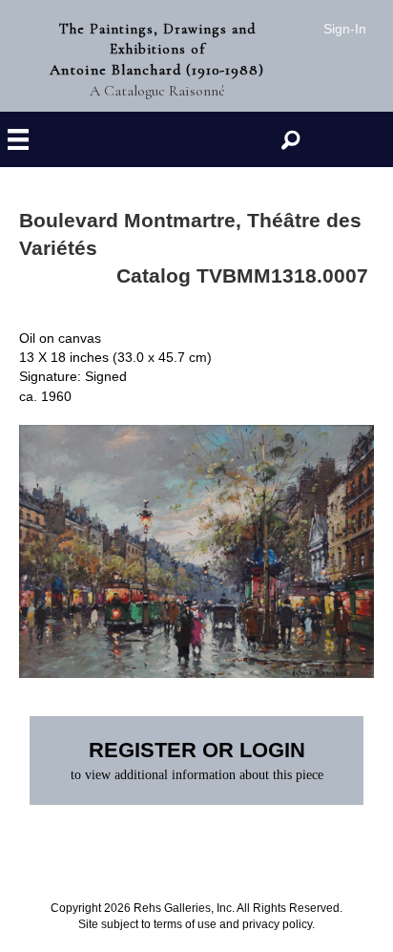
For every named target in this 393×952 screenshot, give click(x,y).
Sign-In (344, 28)
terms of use (185, 924)
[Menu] (18, 140)
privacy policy (277, 924)
